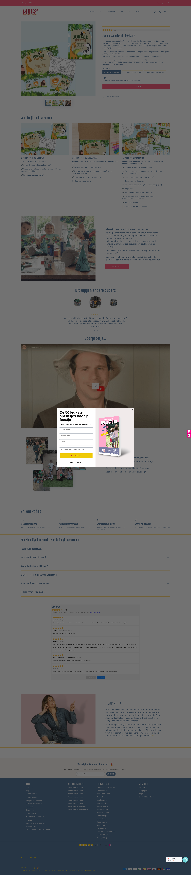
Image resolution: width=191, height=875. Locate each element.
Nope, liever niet (76, 462)
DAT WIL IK (76, 456)
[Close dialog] (132, 410)
